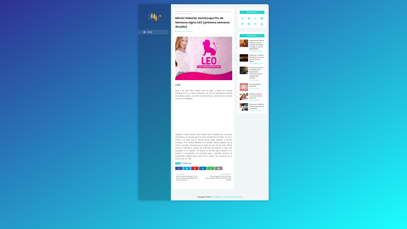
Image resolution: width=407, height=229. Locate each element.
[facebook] (242, 18)
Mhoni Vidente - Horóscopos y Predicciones (226, 197)
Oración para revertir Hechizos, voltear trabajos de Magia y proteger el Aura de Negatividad (256, 45)
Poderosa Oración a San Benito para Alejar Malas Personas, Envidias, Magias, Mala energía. (256, 73)
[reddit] (261, 18)
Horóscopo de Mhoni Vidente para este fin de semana (256, 106)
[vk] (249, 24)
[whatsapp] (255, 18)
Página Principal (180, 11)
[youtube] (261, 24)
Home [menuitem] (149, 32)
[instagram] (255, 24)
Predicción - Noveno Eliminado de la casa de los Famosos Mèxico (256, 58)
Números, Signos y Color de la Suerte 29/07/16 (255, 96)
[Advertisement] (204, 117)
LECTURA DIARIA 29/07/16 (254, 85)
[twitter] (249, 18)
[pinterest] (242, 24)
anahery (179, 31)
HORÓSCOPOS (191, 11)
